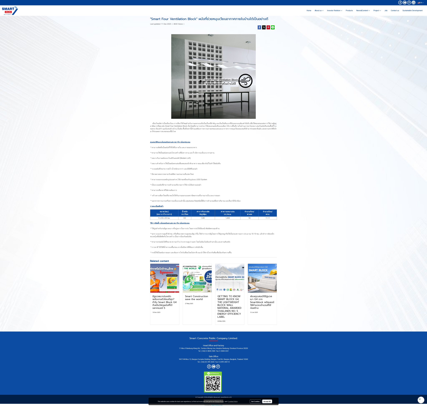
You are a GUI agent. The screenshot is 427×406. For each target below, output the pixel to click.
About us (318, 10)
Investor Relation (334, 10)
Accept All (267, 401)
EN (421, 3)
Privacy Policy (219, 401)
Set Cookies (255, 401)
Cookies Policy (233, 401)
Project (376, 10)
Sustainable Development (413, 10)
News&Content (362, 10)
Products (349, 10)
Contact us (395, 10)
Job (385, 10)
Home (309, 10)
